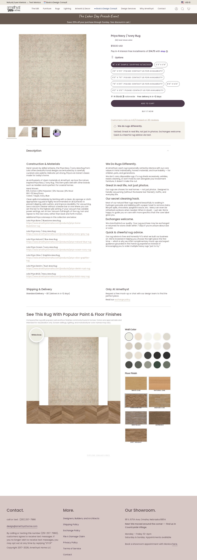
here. (175, 544)
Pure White (157, 346)
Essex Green (157, 365)
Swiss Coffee (138, 337)
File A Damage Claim (74, 536)
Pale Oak (167, 337)
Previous (6, 80)
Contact (67, 554)
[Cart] (189, 9)
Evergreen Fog (148, 365)
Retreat (167, 365)
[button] (35, 8)
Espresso (160, 424)
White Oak (136, 389)
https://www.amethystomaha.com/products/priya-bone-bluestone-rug (53, 224)
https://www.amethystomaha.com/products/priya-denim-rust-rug (58, 268)
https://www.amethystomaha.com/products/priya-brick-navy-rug (58, 276)
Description (33, 151)
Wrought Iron (129, 365)
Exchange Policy (71, 530)
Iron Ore (148, 355)
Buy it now (148, 111)
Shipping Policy (71, 524)
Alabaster (148, 346)
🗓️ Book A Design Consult (55, 2)
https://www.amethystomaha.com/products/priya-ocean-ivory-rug (58, 249)
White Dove (129, 337)
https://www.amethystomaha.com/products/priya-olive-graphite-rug (58, 259)
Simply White (157, 337)
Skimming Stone (129, 355)
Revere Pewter (138, 346)
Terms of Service (72, 548)
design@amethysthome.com (22, 526)
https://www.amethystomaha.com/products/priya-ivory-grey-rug (57, 234)
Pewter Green (138, 365)
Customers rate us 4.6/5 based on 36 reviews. (135, 120)
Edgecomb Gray (129, 346)
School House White (138, 355)
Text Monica (35, 2)
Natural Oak (159, 389)
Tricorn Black (167, 355)
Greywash (136, 424)
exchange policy (122, 299)
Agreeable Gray (167, 346)
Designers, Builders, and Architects (81, 518)
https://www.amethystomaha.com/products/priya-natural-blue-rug (58, 241)
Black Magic (157, 355)
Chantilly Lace (148, 337)
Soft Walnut (136, 441)
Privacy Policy (70, 542)
